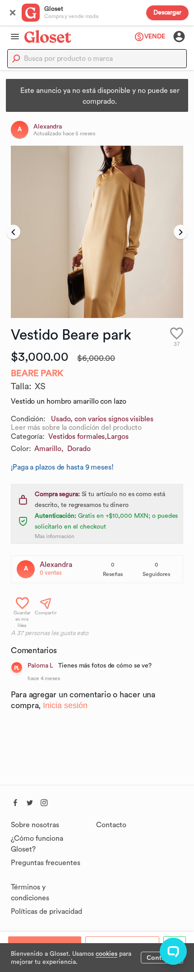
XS (40, 386)
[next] (181, 232)
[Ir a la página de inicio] (47, 36)
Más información (54, 536)
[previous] (13, 232)
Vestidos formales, (77, 436)
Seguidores (156, 574)
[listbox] (97, 232)
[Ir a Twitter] (29, 801)
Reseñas (113, 574)
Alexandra (56, 564)
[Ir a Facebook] (15, 801)
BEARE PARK (37, 373)
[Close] (12, 12)
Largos (117, 436)
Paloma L (40, 666)
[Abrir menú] (12, 36)
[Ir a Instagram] (44, 801)
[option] (97, 232)
